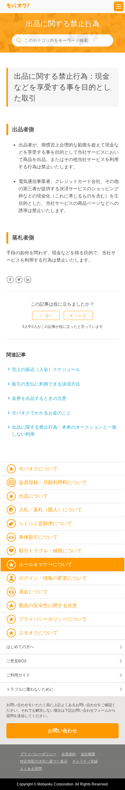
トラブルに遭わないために (30, 689)
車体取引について (38, 537)
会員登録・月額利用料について (53, 482)
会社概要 (88, 754)
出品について (33, 496)
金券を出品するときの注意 (39, 398)
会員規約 (68, 754)
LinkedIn (28, 279)
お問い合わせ (62, 730)
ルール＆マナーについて (45, 564)
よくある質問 (31, 769)
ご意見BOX (16, 661)
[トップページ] (17, 6)
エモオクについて (38, 632)
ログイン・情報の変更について (53, 578)
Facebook (10, 279)
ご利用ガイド (18, 675)
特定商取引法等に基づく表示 (43, 761)
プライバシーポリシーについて (53, 619)
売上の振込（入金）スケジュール (46, 369)
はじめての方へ (20, 646)
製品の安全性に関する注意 (48, 605)
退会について (33, 591)
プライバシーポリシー (38, 754)
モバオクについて (38, 468)
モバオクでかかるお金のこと (41, 412)
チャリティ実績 (85, 761)
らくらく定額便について (45, 523)
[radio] (45, 315)
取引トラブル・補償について (50, 550)
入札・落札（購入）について (50, 509)
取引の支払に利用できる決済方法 (46, 383)
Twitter (19, 279)
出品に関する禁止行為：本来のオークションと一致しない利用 (64, 430)
